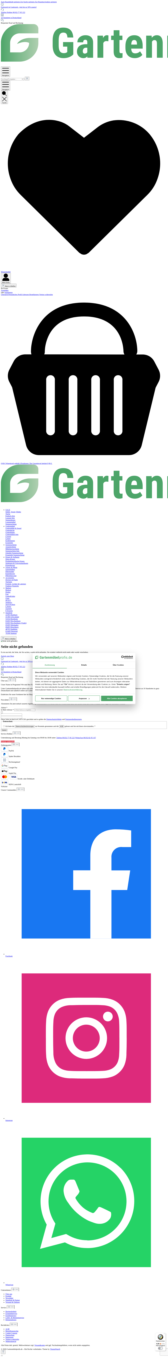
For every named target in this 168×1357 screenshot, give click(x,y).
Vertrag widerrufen (46, 295)
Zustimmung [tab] (50, 665)
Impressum (9, 1337)
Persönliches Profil (15, 295)
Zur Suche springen (27, 2)
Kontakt (8, 1296)
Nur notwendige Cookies (51, 698)
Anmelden (4, 290)
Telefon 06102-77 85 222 (65, 738)
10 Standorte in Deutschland (11, 18)
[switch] (160, 1348)
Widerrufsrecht (10, 1341)
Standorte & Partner (12, 1300)
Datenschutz (9, 1335)
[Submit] (2, 712)
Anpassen (83, 698)
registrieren (9, 292)
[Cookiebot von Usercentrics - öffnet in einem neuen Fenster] (123, 657)
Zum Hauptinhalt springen (10, 2)
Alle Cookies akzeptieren (117, 698)
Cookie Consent (11, 1333)
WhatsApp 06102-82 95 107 (85, 738)
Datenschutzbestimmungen (25, 726)
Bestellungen (34, 295)
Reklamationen (10, 1320)
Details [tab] (84, 665)
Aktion (4, 708)
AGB (61, 726)
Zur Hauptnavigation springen (46, 2)
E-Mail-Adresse (7, 710)
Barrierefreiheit (10, 1311)
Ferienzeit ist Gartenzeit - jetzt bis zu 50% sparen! (19, 7)
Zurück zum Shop (7, 656)
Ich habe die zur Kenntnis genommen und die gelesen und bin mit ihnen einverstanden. (50, 726)
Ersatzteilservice (11, 1314)
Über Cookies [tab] (118, 665)
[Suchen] (23, 79)
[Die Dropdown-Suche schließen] (27, 78)
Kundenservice (10, 1316)
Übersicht (4, 295)
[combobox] (11, 79)
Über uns (8, 1294)
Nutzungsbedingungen (73, 719)
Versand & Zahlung (12, 1302)
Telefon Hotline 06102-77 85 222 (13, 12)
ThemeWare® (55, 1349)
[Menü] (164, 1334)
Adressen (25, 295)
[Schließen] (2, 1355)
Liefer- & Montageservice (14, 1318)
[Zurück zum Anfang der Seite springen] (3, 1352)
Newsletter (9, 1298)
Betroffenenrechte (11, 1331)
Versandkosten (39, 1345)
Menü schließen (10, 286)
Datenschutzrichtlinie (54, 719)
